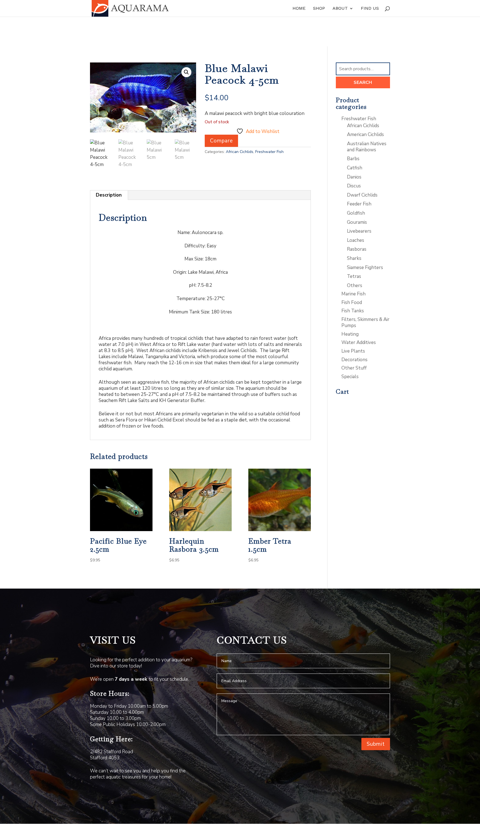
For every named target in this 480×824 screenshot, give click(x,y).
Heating (350, 334)
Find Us (370, 8)
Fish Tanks (352, 311)
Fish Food (351, 302)
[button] (186, 72)
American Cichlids (365, 134)
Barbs (353, 158)
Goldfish (356, 213)
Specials (350, 376)
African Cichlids (239, 151)
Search (363, 82)
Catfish (354, 168)
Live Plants (353, 351)
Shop (319, 8)
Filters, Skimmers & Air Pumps (365, 322)
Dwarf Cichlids (362, 195)
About (340, 8)
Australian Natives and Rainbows (366, 146)
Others (354, 285)
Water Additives (358, 342)
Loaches (355, 240)
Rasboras (356, 249)
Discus (354, 186)
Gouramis (357, 222)
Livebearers (359, 231)
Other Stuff (354, 368)
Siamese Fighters (365, 267)
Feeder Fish (359, 204)
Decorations (354, 359)
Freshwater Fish (269, 151)
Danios (354, 177)
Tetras (354, 276)
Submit (376, 744)
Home (299, 8)
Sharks (354, 258)
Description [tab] (109, 195)
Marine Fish (353, 294)
